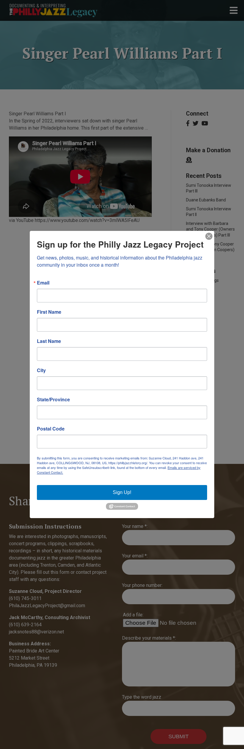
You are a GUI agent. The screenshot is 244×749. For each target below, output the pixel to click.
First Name (49, 312)
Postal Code (51, 428)
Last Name (49, 341)
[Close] (208, 236)
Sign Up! (122, 492)
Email (43, 282)
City (41, 370)
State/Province (53, 399)
